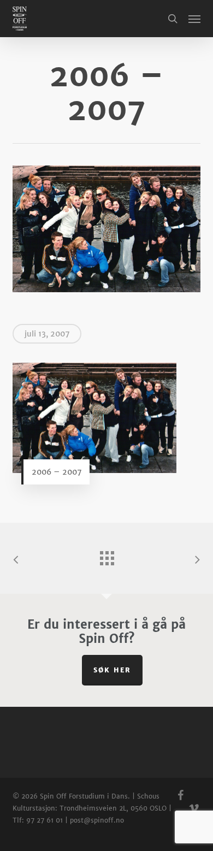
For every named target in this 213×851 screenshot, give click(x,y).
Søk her (112, 670)
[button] (194, 18)
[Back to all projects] (106, 555)
